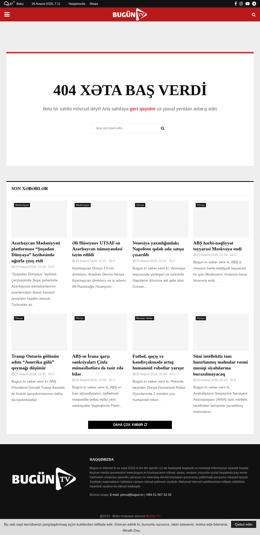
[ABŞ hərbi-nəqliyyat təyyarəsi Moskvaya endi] (221, 219)
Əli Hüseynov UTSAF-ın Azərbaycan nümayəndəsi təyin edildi (97, 248)
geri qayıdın (142, 108)
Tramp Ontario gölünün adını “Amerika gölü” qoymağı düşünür (35, 362)
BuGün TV (153, 516)
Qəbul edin (243, 524)
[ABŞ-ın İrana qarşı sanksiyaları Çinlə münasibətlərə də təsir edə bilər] (100, 332)
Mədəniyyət (22, 205)
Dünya (140, 205)
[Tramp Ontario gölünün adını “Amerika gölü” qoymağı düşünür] (39, 332)
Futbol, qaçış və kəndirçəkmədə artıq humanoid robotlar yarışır (158, 362)
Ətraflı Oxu (131, 530)
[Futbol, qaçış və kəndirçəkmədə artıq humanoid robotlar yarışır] (160, 332)
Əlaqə (94, 4)
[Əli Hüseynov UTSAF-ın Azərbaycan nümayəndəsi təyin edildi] (100, 219)
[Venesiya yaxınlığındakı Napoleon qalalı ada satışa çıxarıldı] (160, 219)
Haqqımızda (77, 4)
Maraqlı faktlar (144, 318)
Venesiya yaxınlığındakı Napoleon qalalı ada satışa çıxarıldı (158, 248)
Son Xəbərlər (29, 188)
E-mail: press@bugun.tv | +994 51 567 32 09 (140, 495)
